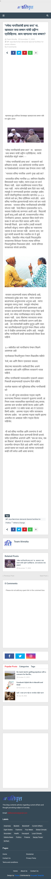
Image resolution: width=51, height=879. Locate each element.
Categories (24, 666)
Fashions (19, 830)
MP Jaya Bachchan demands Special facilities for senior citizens (23, 519)
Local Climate (37, 833)
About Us (24, 871)
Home (5, 854)
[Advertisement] (25, 86)
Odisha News (8, 837)
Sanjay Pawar (38, 837)
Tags (33, 666)
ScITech (6, 841)
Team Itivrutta (12, 39)
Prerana (27, 837)
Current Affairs (37, 826)
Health (16, 833)
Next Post (43, 576)
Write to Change (19, 523)
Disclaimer (30, 854)
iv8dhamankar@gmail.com (17, 813)
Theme (17, 875)
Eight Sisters (8, 830)
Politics (8, 523)
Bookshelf (25, 826)
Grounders (7, 833)
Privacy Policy (31, 858)
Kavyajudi (25, 833)
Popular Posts (11, 666)
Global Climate (41, 830)
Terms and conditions (10, 862)
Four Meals (29, 830)
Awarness (7, 826)
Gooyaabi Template (37, 875)
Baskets (16, 826)
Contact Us (6, 858)
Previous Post (9, 576)
